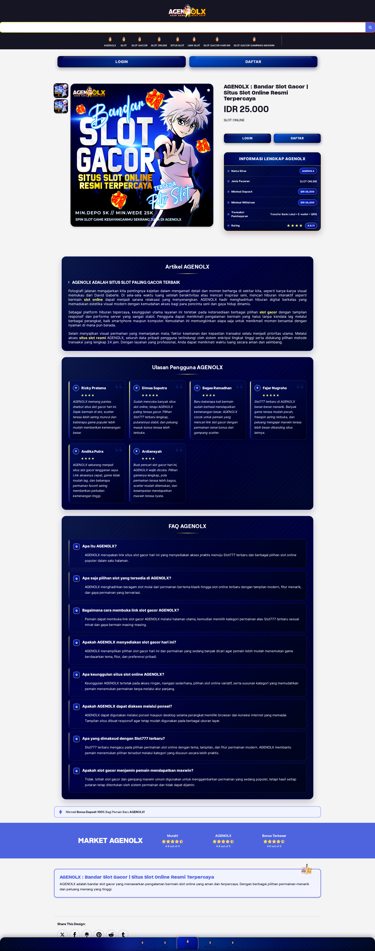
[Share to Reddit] (111, 934)
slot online (93, 299)
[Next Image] (209, 156)
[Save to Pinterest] (99, 934)
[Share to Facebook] (74, 934)
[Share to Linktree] (87, 934)
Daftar (253, 62)
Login (121, 62)
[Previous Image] (74, 156)
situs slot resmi (92, 338)
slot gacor (268, 312)
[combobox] (183, 27)
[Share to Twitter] (62, 934)
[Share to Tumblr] (123, 934)
